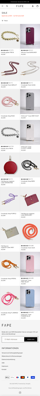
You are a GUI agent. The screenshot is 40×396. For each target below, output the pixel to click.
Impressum (5, 366)
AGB (3, 363)
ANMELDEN (30, 339)
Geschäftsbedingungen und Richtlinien (20, 388)
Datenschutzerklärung (8, 359)
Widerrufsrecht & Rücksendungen (12, 356)
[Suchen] (7, 6)
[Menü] (2, 6)
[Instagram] (20, 392)
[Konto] (32, 6)
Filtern (6, 20)
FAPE (16, 383)
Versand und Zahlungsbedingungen (12, 353)
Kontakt (4, 369)
